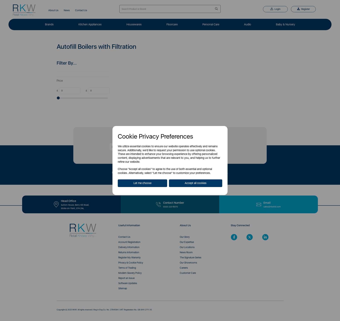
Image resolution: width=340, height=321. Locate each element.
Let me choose (142, 183)
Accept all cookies (195, 183)
